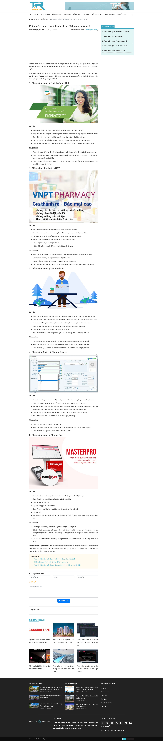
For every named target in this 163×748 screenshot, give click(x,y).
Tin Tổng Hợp (122, 14)
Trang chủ (34, 19)
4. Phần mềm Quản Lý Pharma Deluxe (115, 46)
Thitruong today (119, 730)
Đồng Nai (76, 14)
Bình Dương (45, 14)
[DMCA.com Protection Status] (128, 739)
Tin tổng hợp (44, 19)
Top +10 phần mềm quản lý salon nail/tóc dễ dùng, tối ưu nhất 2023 (54, 559)
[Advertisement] (63, 48)
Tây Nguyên (96, 14)
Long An (33, 14)
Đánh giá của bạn (92, 30)
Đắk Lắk (103, 706)
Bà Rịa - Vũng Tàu (106, 703)
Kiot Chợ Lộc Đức (107, 730)
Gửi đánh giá (64, 601)
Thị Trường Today (44, 739)
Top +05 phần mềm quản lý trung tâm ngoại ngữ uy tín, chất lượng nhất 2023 (57, 565)
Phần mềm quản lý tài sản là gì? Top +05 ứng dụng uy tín (51, 562)
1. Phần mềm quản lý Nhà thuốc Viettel (115, 32)
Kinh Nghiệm (110, 14)
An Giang (67, 14)
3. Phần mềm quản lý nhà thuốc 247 (114, 41)
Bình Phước (56, 14)
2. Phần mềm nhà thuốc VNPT (112, 36)
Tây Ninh (86, 14)
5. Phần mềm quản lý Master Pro (113, 50)
